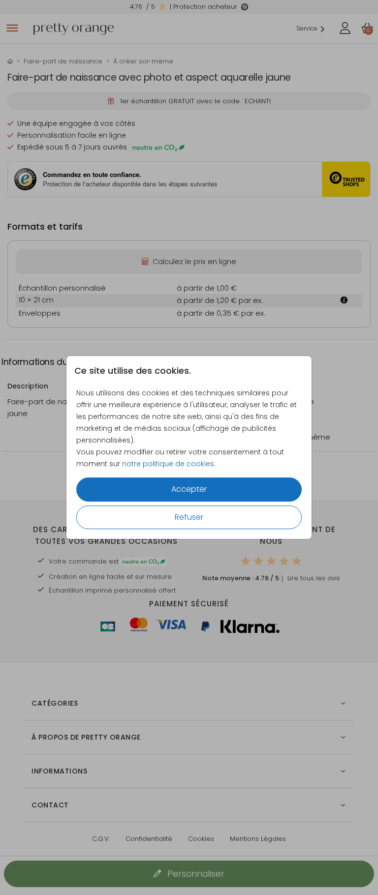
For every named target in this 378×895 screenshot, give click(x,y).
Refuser (189, 517)
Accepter (189, 489)
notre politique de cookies (168, 464)
